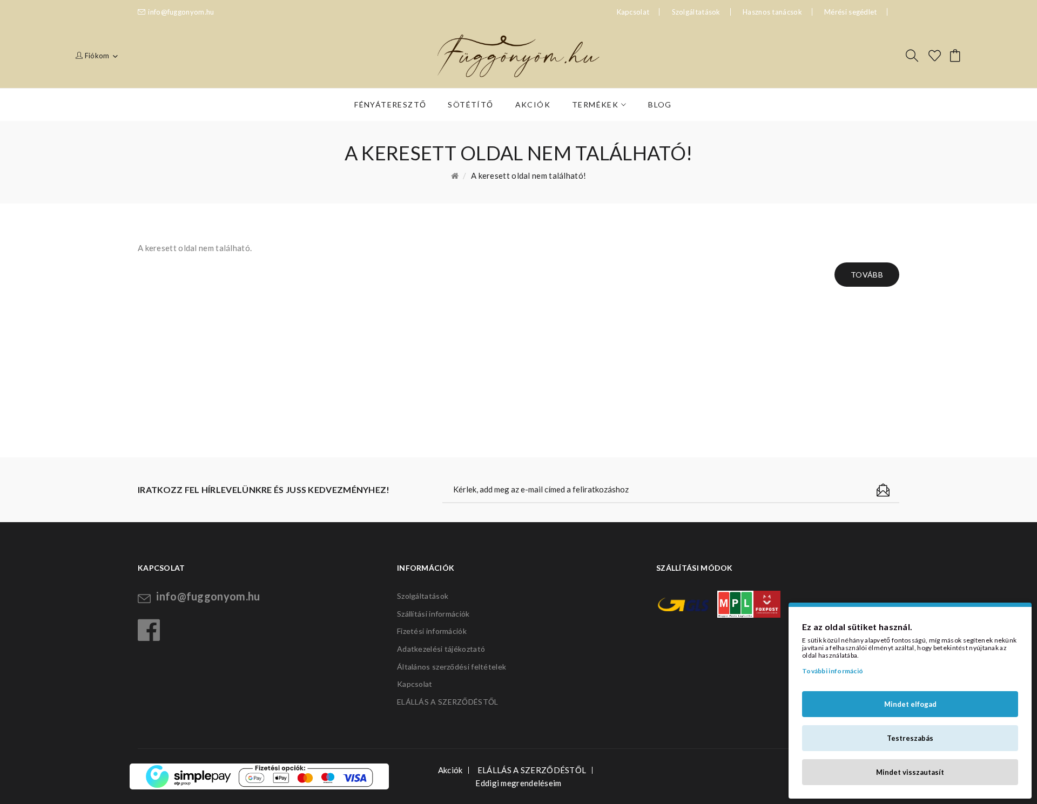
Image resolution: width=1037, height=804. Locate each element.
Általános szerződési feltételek (451, 666)
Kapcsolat (415, 683)
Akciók (450, 770)
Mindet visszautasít (910, 772)
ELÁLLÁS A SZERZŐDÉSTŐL (448, 701)
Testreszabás (910, 738)
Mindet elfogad (910, 704)
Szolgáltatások (696, 12)
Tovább (867, 274)
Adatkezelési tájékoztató (441, 648)
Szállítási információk (433, 613)
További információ (832, 671)
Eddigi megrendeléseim (518, 783)
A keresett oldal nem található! (528, 175)
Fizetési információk (432, 631)
